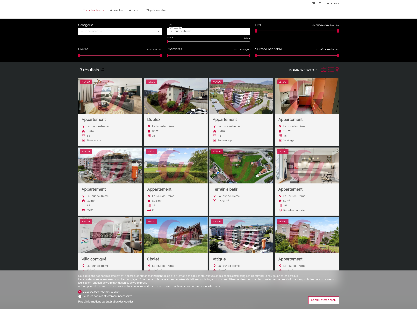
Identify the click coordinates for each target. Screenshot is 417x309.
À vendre (116, 10)
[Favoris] (313, 3)
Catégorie (85, 25)
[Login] (320, 3)
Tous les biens (93, 10)
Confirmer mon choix (323, 300)
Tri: (290, 69)
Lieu (170, 25)
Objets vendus (156, 10)
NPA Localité (175, 28)
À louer (134, 10)
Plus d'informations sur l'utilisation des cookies (106, 301)
